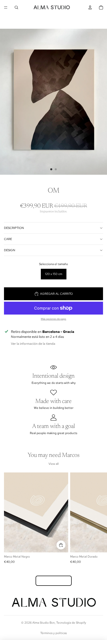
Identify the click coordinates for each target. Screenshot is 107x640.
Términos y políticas (53, 633)
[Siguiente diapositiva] (97, 518)
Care (8, 239)
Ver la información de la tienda (33, 344)
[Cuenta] (90, 7)
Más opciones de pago (53, 318)
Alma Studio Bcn (43, 623)
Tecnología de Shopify (71, 623)
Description (14, 228)
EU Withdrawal (53, 581)
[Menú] (5, 7)
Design (9, 250)
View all (54, 464)
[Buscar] (16, 7)
